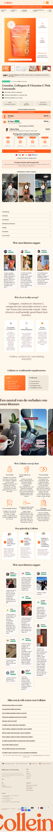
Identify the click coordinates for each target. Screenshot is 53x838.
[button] (26, 116)
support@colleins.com (38, 755)
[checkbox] (26, 130)
